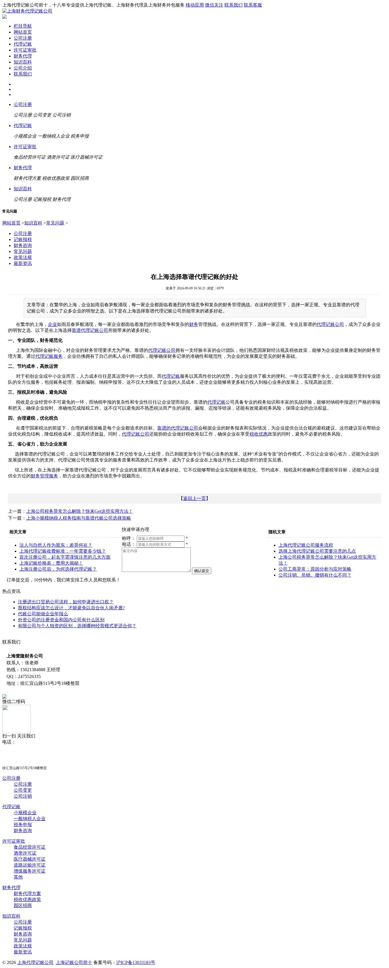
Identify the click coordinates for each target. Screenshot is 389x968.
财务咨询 (23, 245)
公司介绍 (23, 68)
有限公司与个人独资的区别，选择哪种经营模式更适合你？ (77, 625)
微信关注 (214, 5)
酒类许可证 (25, 853)
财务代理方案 (27, 893)
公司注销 (23, 796)
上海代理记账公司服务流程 (306, 545)
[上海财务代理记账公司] (27, 11)
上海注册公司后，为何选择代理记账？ (58, 569)
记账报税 (23, 239)
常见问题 (55, 222)
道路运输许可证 (30, 865)
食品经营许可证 (30, 847)
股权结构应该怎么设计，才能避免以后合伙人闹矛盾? (71, 607)
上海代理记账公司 (35, 962)
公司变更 (23, 790)
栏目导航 (23, 26)
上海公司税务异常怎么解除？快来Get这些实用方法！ (79, 511)
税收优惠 (258, 434)
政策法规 (23, 257)
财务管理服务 (44, 475)
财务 (193, 324)
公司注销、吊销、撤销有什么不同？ (315, 575)
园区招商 (23, 905)
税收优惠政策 (27, 899)
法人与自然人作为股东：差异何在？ (55, 545)
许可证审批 (25, 50)
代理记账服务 (49, 356)
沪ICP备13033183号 (135, 962)
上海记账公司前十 (74, 962)
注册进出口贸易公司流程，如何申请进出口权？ (66, 601)
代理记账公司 (330, 324)
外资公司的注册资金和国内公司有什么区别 (61, 619)
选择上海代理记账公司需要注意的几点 (317, 551)
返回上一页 (194, 498)
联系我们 (233, 5)
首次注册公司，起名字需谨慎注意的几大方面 (64, 557)
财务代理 (23, 56)
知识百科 (23, 62)
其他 (18, 877)
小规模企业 (25, 812)
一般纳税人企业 (30, 818)
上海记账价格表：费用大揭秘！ (51, 563)
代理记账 (23, 44)
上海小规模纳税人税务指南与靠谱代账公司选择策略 (78, 518)
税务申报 (23, 824)
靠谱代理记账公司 (90, 330)
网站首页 (23, 32)
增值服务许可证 (30, 871)
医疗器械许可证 (30, 859)
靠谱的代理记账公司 (177, 428)
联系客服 (253, 5)
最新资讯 (23, 263)
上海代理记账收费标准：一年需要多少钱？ (62, 551)
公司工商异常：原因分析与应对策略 (315, 569)
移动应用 (195, 5)
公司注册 (23, 38)
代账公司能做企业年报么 (43, 613)
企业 (52, 324)
